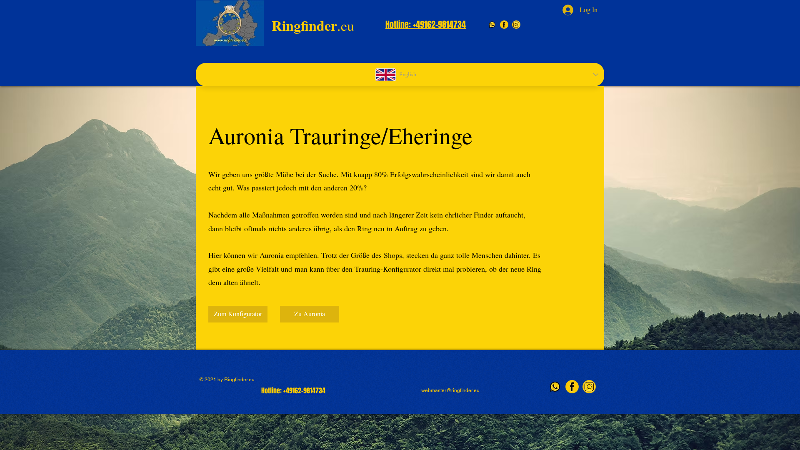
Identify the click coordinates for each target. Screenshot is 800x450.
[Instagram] (516, 24)
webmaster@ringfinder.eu (450, 390)
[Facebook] (504, 24)
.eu (313, 25)
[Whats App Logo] (492, 24)
